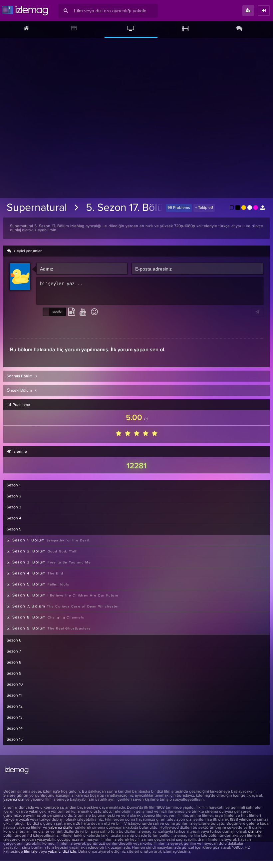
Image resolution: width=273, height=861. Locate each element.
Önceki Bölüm (20, 391)
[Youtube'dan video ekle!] (83, 312)
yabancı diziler (61, 828)
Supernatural (37, 207)
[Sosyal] (239, 29)
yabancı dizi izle (62, 852)
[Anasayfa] (26, 29)
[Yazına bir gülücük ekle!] (94, 312)
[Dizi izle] (131, 29)
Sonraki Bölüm (20, 376)
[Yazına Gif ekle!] (72, 312)
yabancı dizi (13, 800)
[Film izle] (185, 29)
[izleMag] (25, 10)
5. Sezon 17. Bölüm (129, 207)
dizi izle (255, 832)
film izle (31, 852)
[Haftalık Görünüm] (74, 29)
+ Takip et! (204, 208)
